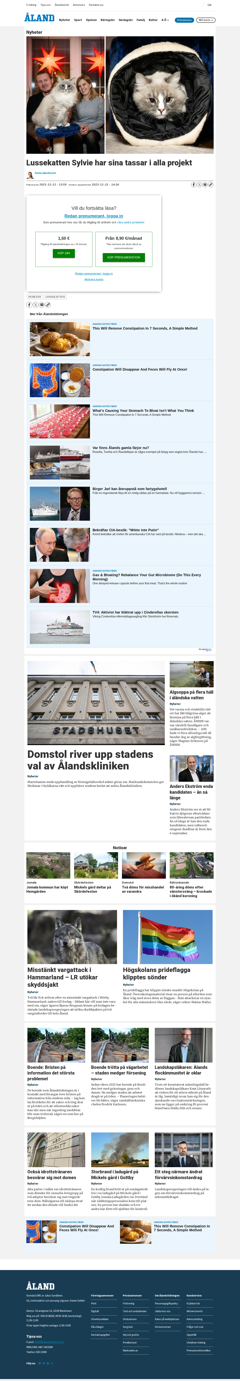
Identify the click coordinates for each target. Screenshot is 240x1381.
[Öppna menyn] (209, 4)
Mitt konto (204, 20)
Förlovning (128, 1303)
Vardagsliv (126, 20)
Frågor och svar (195, 1327)
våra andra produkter (131, 222)
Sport (78, 20)
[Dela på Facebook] (193, 184)
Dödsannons (130, 1319)
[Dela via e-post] (205, 184)
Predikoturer (130, 1343)
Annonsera (79, 5)
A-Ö (164, 20)
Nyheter (64, 20)
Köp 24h (64, 253)
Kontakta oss (96, 5)
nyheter (34, 296)
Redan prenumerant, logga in (93, 215)
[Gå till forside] (39, 17)
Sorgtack (128, 1327)
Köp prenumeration (124, 257)
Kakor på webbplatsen (167, 1319)
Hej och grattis (131, 1335)
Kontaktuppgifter (100, 1335)
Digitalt (95, 1311)
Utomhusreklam (99, 1319)
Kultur (153, 20)
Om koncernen (163, 1327)
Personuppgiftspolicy (166, 1303)
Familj (141, 20)
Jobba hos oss (162, 1311)
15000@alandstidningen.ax (49, 1342)
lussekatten (55, 296)
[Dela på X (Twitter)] (199, 184)
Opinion (91, 20)
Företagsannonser (102, 1296)
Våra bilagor (97, 1327)
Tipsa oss (45, 5)
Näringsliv (108, 20)
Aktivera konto (93, 279)
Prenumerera (184, 20)
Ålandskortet (62, 5)
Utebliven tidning (196, 1343)
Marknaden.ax (130, 1350)
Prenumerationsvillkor (199, 1350)
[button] (33, 871)
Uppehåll (191, 1335)
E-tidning (31, 5)
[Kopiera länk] (210, 184)
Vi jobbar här (193, 1303)
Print (93, 1303)
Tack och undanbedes (135, 1311)
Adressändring (195, 1319)
